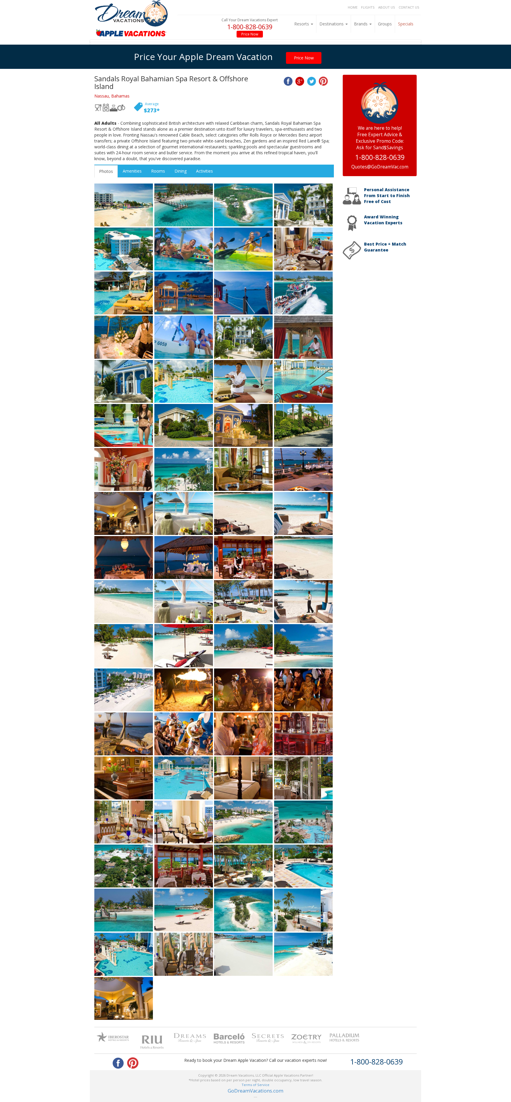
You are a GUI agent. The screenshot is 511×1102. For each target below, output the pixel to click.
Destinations (332, 24)
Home (353, 7)
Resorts (302, 24)
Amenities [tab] (132, 171)
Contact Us (409, 7)
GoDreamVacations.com (255, 1090)
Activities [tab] (204, 171)
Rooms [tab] (158, 171)
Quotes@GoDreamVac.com (379, 167)
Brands (361, 24)
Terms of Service (255, 1084)
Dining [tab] (180, 171)
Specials (405, 24)
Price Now (249, 34)
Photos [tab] (106, 171)
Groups (385, 24)
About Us (386, 7)
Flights (368, 7)
